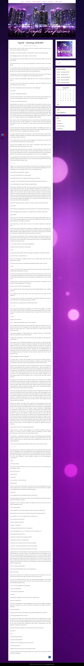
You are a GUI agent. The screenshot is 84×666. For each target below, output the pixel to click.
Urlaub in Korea (58, 1)
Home (22, 1)
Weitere (44, 1)
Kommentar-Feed (60, 126)
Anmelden (59, 120)
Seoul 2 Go (28, 1)
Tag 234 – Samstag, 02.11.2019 (63, 72)
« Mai (58, 104)
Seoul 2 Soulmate (37, 1)
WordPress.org (60, 128)
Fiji (36, 45)
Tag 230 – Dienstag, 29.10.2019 (63, 82)
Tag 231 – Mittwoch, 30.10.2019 (63, 79)
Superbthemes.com (50, 664)
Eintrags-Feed (60, 123)
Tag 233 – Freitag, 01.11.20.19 (62, 74)
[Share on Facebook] (49, 657)
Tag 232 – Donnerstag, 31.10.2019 (63, 77)
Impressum (50, 1)
